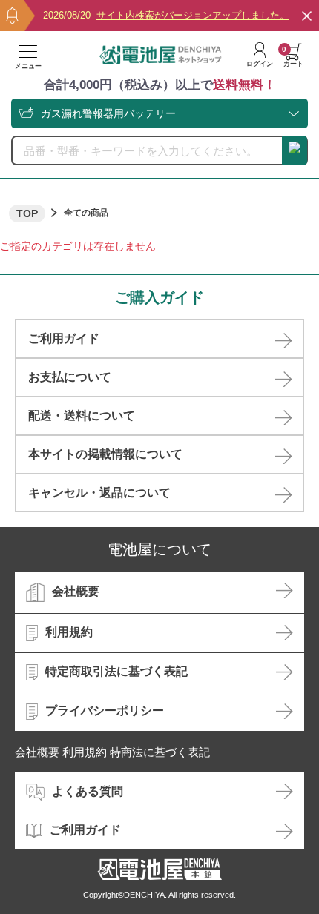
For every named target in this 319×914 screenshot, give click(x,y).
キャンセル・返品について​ (99, 492)
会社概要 (75, 591)
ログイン (259, 63)
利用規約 (69, 632)
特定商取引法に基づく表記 (116, 671)
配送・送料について (81, 415)
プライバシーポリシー (104, 710)
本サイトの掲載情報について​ (105, 454)
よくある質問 (87, 791)
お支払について (69, 377)
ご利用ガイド (63, 338)
